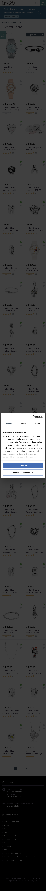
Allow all (23, 465)
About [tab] (37, 423)
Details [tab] (23, 423)
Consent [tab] (8, 423)
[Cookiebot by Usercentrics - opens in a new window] (32, 416)
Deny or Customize (21, 473)
